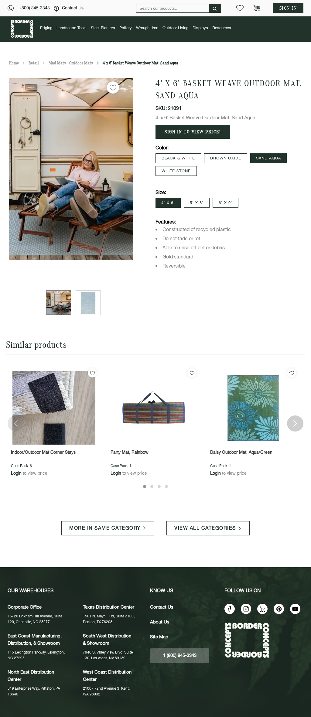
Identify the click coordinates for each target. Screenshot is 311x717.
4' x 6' (168, 203)
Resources (221, 28)
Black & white (178, 158)
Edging (46, 28)
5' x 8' (196, 203)
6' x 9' (225, 203)
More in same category (105, 528)
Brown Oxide (225, 158)
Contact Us (73, 8)
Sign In (288, 8)
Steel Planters (103, 28)
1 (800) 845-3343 (33, 8)
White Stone (176, 171)
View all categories (205, 528)
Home (14, 63)
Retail (34, 63)
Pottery (125, 28)
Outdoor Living (175, 28)
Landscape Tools (71, 28)
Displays (200, 28)
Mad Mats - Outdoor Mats (71, 63)
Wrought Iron (147, 28)
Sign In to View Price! (193, 132)
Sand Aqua (268, 158)
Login (16, 473)
